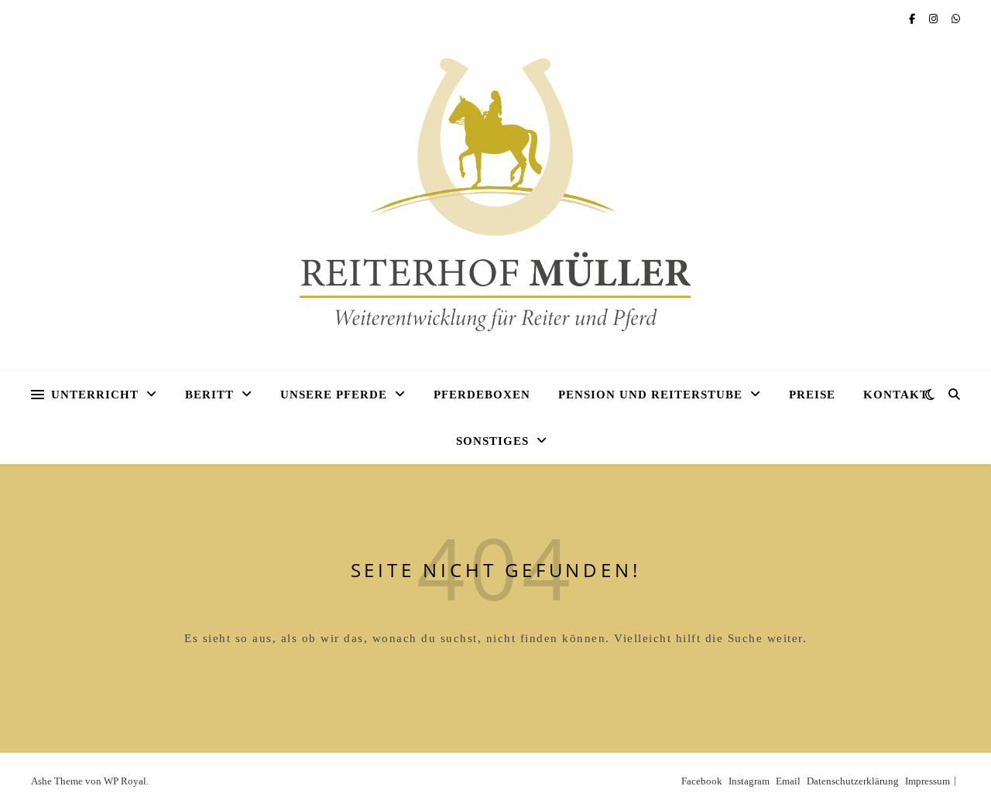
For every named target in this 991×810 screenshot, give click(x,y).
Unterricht (95, 394)
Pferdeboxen (482, 394)
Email (788, 781)
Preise (812, 394)
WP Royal (125, 781)
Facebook (701, 781)
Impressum (927, 781)
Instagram (749, 781)
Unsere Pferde (333, 394)
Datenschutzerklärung (853, 781)
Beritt (209, 394)
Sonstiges (492, 441)
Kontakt (895, 394)
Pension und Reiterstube (650, 394)
